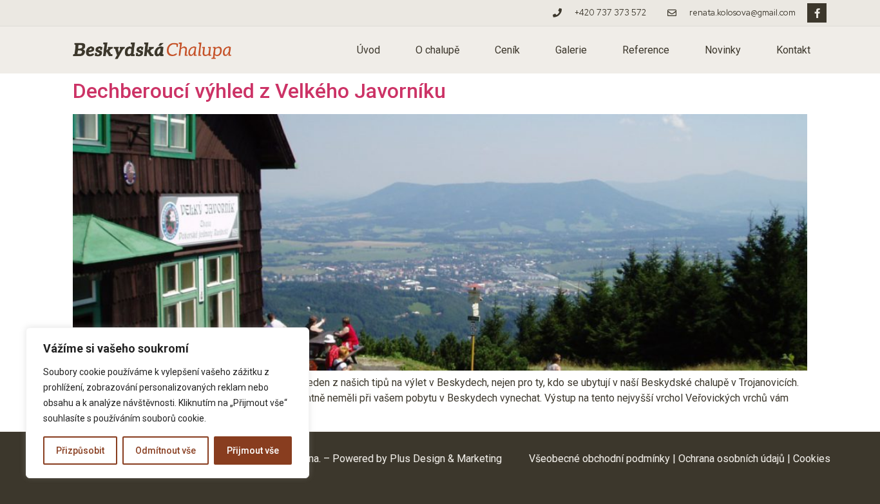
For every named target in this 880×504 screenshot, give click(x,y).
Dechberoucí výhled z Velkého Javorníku (259, 91)
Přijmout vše (253, 450)
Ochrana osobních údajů (731, 458)
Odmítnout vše (165, 450)
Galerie (571, 50)
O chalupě (437, 50)
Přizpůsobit (80, 450)
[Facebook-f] (817, 13)
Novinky (723, 50)
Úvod (368, 50)
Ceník (507, 50)
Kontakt (793, 50)
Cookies (811, 458)
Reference (645, 50)
